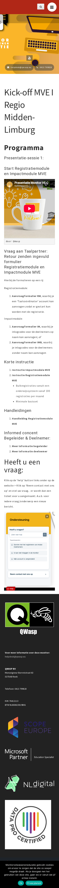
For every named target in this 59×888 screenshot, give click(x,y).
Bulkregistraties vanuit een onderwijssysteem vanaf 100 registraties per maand (33, 391)
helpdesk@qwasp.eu (15, 656)
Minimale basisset (27, 401)
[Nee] (55, 874)
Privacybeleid (34, 883)
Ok (21, 883)
